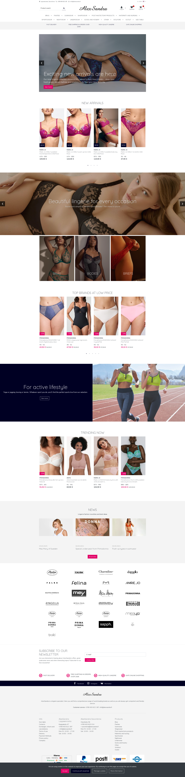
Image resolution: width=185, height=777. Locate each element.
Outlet (117, 750)
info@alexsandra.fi (75, 1)
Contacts (42, 724)
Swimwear (118, 727)
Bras (116, 722)
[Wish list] (62, 110)
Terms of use (43, 731)
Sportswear (119, 736)
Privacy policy (43, 738)
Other (117, 745)
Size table (42, 722)
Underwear (118, 740)
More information (117, 771)
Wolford (117, 747)
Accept (65, 771)
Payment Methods (45, 736)
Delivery (42, 734)
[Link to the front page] (93, 8)
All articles (92, 557)
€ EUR (140, 1)
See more (48, 87)
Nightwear (118, 738)
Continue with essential (81, 771)
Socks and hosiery (121, 743)
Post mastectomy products (124, 731)
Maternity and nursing (122, 734)
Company (42, 740)
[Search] (64, 8)
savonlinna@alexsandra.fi (90, 727)
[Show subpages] (51, 15)
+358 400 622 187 (62, 1)
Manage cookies (100, 771)
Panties (117, 724)
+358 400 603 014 (87, 724)
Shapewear (118, 729)
